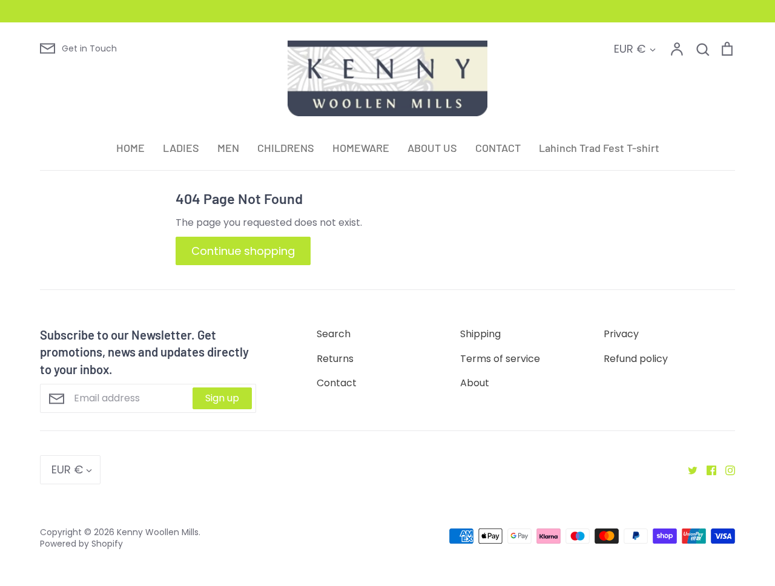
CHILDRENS (285, 147)
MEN (228, 147)
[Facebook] (707, 469)
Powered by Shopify (81, 544)
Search (334, 334)
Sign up (222, 398)
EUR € (629, 48)
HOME (130, 147)
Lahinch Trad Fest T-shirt (599, 147)
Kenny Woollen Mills (158, 532)
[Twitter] (688, 469)
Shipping (480, 334)
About (474, 383)
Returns (335, 359)
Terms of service (500, 359)
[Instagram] (725, 469)
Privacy (621, 334)
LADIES (181, 147)
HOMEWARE (360, 147)
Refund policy (636, 359)
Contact (337, 383)
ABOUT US (432, 147)
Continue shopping (243, 250)
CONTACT (498, 147)
